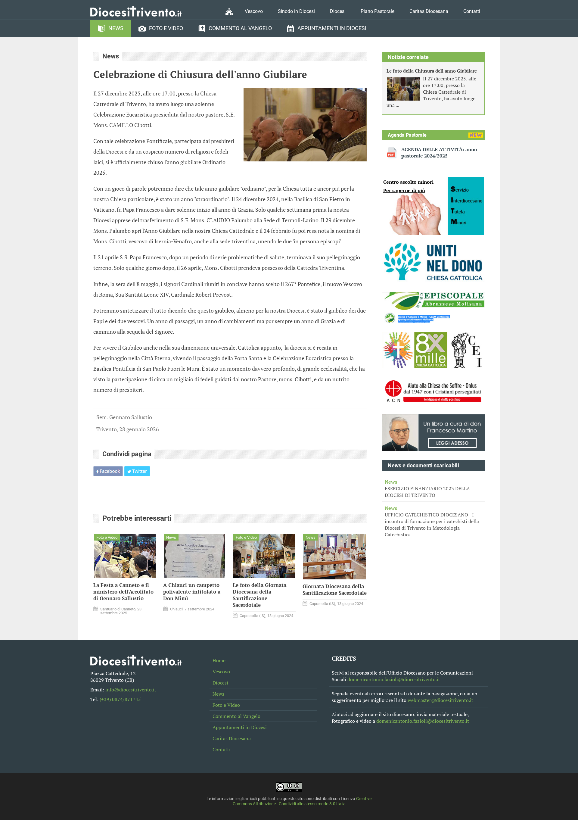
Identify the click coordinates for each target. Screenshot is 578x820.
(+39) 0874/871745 (120, 699)
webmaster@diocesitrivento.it (440, 700)
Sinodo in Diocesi (296, 11)
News (115, 28)
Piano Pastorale (377, 11)
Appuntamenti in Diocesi (331, 28)
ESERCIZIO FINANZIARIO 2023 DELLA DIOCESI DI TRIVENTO (427, 488)
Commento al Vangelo (240, 28)
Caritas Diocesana (428, 11)
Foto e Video (166, 28)
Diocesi (338, 11)
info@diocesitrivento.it (130, 689)
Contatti (471, 11)
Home (219, 660)
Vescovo (254, 11)
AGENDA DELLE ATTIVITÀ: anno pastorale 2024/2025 (439, 152)
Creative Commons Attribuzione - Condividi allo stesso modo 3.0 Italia (302, 801)
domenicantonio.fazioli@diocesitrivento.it (393, 679)
